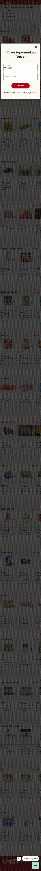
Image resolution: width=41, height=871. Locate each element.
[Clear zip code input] (35, 67)
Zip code (7, 65)
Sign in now (32, 92)
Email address (10, 77)
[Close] (36, 47)
